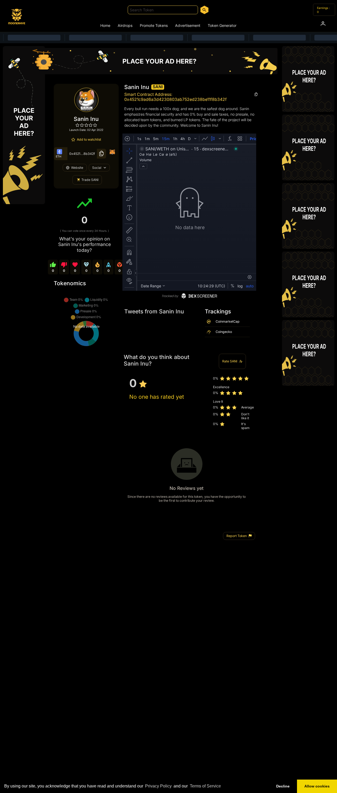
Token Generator (222, 25)
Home (105, 25)
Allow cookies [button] (317, 786)
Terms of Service (205, 786)
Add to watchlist (89, 139)
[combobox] (163, 10)
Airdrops (125, 25)
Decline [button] (283, 786)
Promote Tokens (154, 25)
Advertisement (187, 25)
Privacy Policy (158, 786)
